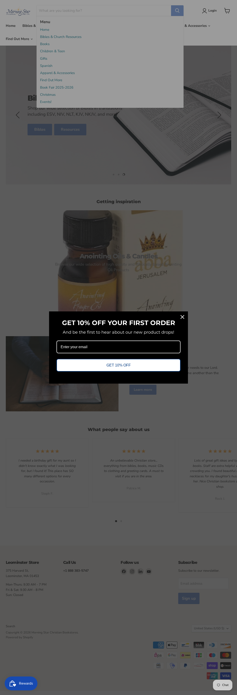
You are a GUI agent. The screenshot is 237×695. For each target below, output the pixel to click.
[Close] (182, 317)
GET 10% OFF (118, 365)
